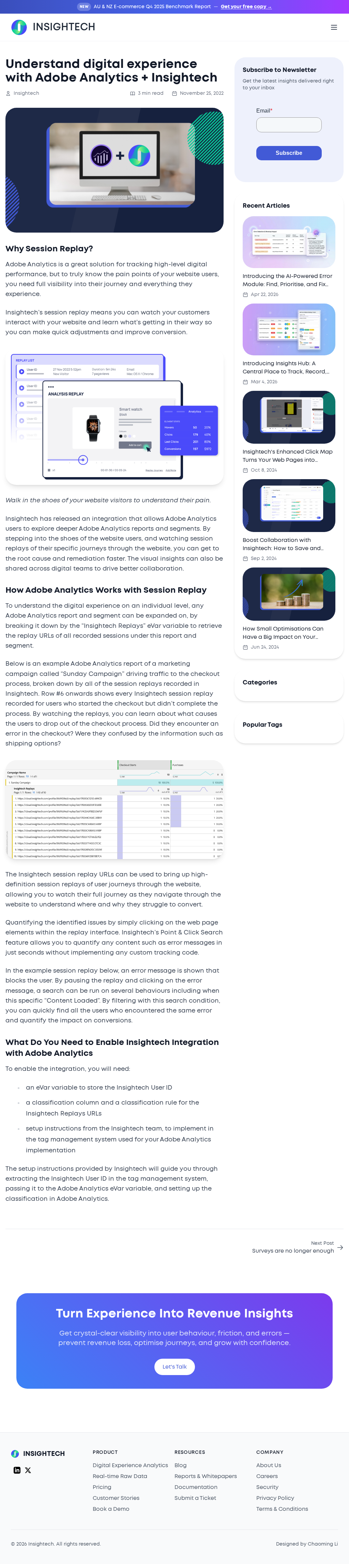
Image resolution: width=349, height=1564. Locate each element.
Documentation (195, 1487)
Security (267, 1487)
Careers (267, 1476)
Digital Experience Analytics (130, 1465)
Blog (180, 1465)
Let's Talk (175, 1367)
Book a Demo (111, 1509)
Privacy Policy (275, 1498)
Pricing (102, 1487)
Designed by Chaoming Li (307, 1544)
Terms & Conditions (282, 1509)
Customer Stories (116, 1498)
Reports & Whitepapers (205, 1476)
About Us (268, 1465)
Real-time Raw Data (120, 1476)
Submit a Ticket (195, 1498)
